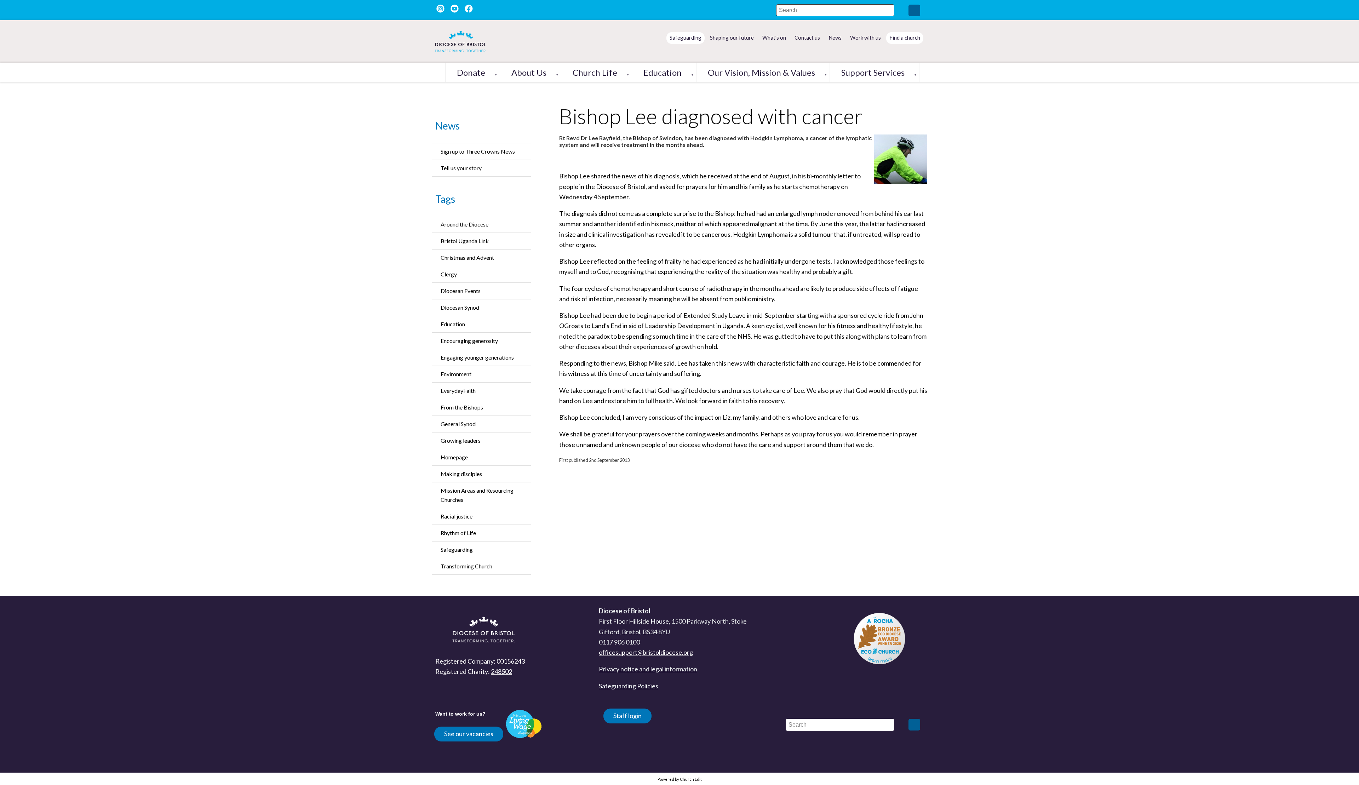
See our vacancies (468, 734)
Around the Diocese (464, 224)
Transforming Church (466, 566)
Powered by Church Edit (680, 779)
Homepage (454, 457)
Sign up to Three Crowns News (478, 151)
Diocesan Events (461, 290)
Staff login (627, 716)
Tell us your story (461, 168)
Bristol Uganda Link (465, 240)
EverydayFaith (458, 390)
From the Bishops (462, 407)
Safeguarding (457, 549)
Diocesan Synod (460, 307)
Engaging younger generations (477, 357)
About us (528, 72)
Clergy (449, 274)
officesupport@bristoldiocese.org (646, 652)
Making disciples (461, 473)
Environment (456, 374)
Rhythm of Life (458, 532)
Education (662, 72)
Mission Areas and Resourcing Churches (477, 495)
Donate (471, 72)
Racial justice (456, 516)
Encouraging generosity (469, 340)
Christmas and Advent (467, 257)
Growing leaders (461, 440)
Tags (445, 199)
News (447, 126)
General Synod (458, 423)
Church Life (595, 72)
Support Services (873, 72)
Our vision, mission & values (761, 72)
